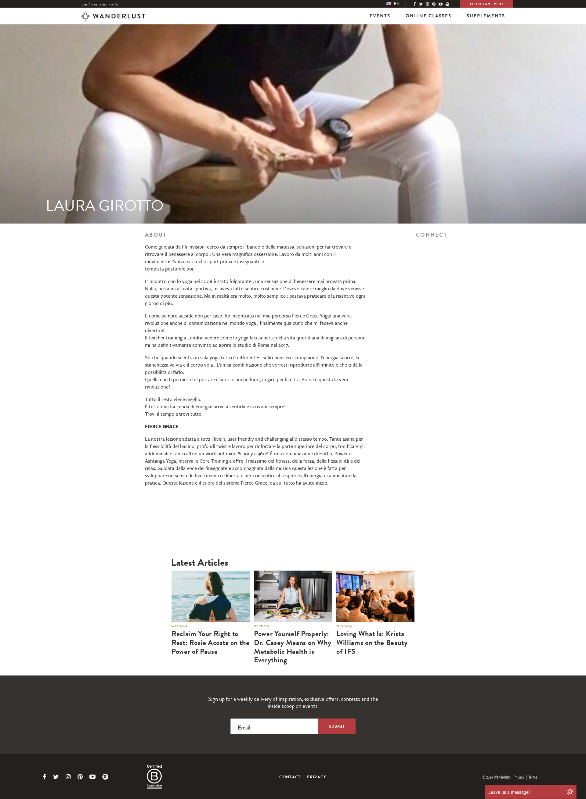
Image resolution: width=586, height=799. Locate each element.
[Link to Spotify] (105, 777)
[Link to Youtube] (92, 777)
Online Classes (428, 16)
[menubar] (399, 4)
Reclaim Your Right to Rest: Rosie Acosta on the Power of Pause (211, 642)
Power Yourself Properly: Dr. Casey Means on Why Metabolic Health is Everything (292, 647)
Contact (290, 777)
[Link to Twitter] (56, 777)
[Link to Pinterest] (80, 777)
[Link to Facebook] (44, 777)
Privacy (317, 777)
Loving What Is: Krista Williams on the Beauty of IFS (372, 642)
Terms (533, 777)
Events (380, 16)
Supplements (486, 16)
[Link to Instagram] (68, 777)
